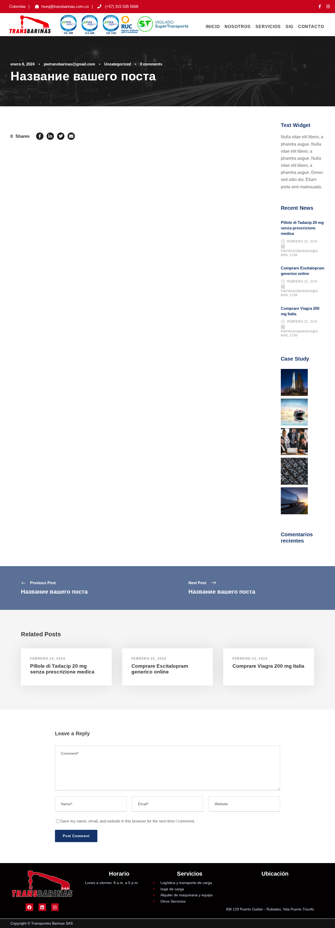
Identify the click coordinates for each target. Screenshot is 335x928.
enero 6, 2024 (22, 64)
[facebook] (320, 6)
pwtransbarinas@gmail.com (69, 64)
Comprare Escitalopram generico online (159, 669)
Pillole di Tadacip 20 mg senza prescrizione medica (302, 228)
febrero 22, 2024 (302, 241)
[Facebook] (29, 907)
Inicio (213, 26)
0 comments (151, 64)
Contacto (311, 26)
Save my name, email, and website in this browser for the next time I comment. (127, 821)
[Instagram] (55, 907)
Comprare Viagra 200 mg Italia (268, 666)
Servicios (268, 26)
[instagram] (328, 6)
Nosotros (238, 26)
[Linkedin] (42, 907)
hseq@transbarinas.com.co (65, 6)
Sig (289, 26)
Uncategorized (117, 64)
